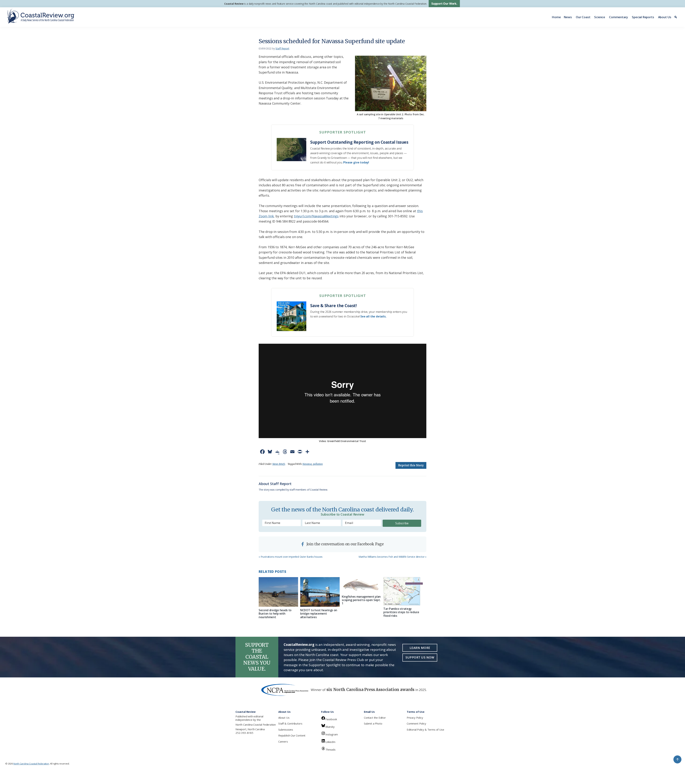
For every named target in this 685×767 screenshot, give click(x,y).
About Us (664, 17)
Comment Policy (416, 723)
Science (599, 17)
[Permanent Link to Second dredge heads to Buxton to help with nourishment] (278, 592)
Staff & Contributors (290, 723)
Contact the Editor (375, 717)
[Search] (676, 17)
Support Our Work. (444, 4)
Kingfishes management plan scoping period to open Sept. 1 (361, 600)
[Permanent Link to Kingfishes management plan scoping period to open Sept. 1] (361, 585)
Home (556, 17)
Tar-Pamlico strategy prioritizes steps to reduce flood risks (401, 612)
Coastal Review (233, 3)
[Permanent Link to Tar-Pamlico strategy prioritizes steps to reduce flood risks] (403, 591)
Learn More (420, 648)
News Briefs (278, 464)
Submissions (285, 729)
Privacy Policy (415, 717)
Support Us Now (419, 657)
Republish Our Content (291, 735)
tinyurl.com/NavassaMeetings (316, 216)
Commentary (618, 17)
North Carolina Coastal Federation (255, 724)
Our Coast (583, 17)
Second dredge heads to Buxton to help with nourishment (275, 613)
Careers (283, 741)
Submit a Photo (373, 723)
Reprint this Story (411, 465)
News (568, 17)
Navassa (307, 464)
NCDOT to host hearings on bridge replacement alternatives (318, 613)
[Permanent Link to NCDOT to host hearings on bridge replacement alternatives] (320, 592)
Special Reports (643, 17)
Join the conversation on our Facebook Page (345, 544)
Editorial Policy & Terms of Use (425, 729)
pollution (318, 464)
